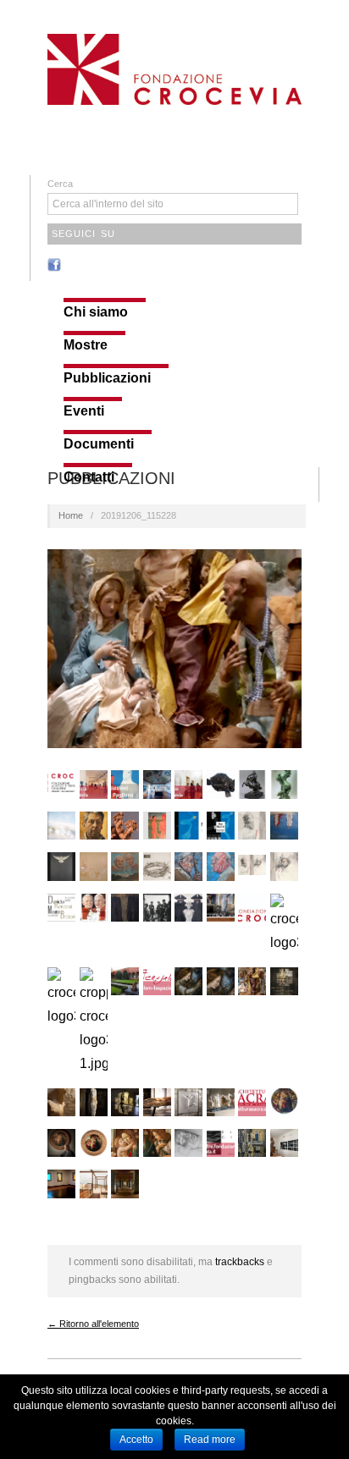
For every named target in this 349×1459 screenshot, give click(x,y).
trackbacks (239, 1262)
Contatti (89, 477)
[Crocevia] (174, 67)
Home (70, 515)
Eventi (84, 411)
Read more (209, 1439)
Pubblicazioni (107, 378)
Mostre (86, 345)
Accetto (136, 1439)
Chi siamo (96, 312)
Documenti (99, 444)
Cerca (60, 184)
